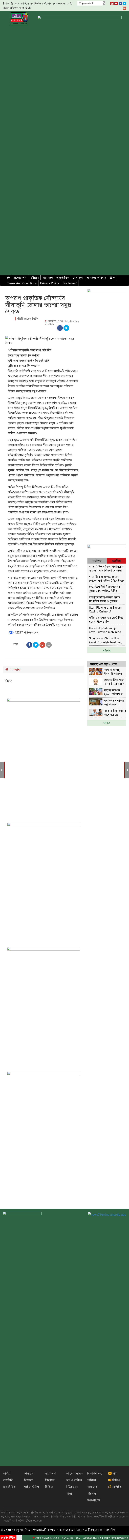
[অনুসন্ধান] (104, 3)
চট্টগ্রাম (35, 277)
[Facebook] (120, 3)
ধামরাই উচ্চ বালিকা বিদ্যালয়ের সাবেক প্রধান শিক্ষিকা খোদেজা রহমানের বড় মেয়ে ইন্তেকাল (106, 568)
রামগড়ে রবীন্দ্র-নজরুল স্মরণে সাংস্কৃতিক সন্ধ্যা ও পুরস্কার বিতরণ (104, 599)
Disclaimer (69, 283)
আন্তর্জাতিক (62, 277)
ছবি (114, 1473)
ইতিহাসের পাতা (72, 1489)
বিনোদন (28, 1480)
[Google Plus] (124, 7)
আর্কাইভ (116, 1486)
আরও (106, 723)
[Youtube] (116, 3)
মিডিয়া (49, 1486)
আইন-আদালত (74, 1473)
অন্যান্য (16, 669)
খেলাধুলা (78, 277)
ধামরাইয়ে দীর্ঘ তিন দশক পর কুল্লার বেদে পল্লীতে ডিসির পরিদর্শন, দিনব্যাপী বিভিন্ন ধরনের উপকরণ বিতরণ (106, 588)
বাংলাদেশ (19, 277)
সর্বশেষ (107, 650)
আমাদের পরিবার (96, 277)
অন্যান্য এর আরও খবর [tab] (103, 664)
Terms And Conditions (22, 283)
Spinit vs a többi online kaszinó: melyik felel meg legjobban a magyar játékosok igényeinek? (105, 640)
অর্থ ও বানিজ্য (74, 1480)
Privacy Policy (49, 283)
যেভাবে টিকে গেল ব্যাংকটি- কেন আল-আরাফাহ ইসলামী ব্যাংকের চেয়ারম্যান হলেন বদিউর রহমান (115, 681)
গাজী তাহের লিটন (27, 318)
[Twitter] (124, 3)
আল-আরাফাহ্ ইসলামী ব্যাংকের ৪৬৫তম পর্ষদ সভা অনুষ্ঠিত (114, 671)
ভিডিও (115, 1480)
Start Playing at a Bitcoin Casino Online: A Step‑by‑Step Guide (105, 609)
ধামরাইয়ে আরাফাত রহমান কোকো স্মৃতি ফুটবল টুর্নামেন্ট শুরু (106, 578)
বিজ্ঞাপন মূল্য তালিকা (94, 1476)
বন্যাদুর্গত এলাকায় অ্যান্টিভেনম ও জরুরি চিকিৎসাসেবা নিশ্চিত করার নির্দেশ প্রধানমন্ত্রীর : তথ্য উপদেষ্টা (115, 702)
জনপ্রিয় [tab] (116, 561)
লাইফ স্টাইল (31, 1486)
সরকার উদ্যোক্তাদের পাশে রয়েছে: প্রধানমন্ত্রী (115, 712)
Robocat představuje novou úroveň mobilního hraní (105, 629)
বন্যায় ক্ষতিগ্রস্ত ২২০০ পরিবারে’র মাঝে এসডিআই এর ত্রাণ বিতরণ (114, 692)
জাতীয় (6, 1473)
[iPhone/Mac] (112, 3)
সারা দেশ (47, 277)
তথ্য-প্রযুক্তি (93, 1500)
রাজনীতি (8, 1480)
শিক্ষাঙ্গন (50, 1480)
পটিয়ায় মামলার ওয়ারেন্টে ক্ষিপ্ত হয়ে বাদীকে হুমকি (106, 619)
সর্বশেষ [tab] (97, 561)
